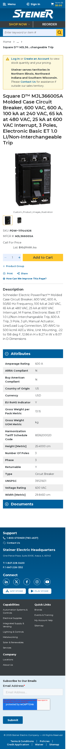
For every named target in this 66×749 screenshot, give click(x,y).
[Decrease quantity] (5, 257)
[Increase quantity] (19, 257)
